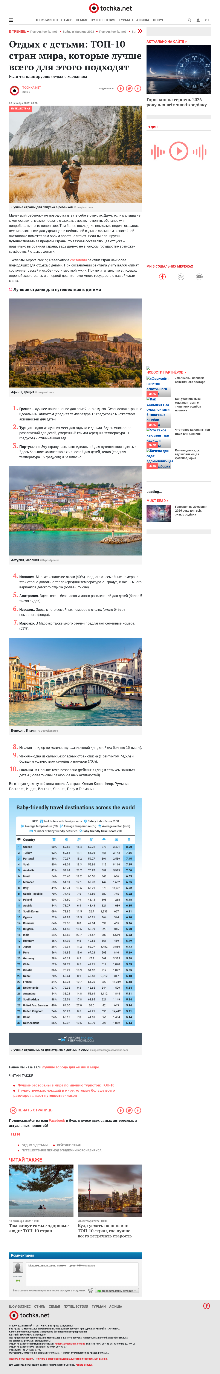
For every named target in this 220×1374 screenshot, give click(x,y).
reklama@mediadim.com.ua (70, 1343)
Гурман (126, 20)
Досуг (158, 20)
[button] (198, 20)
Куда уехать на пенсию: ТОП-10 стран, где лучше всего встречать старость (105, 1231)
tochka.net (31, 87)
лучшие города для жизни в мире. (71, 1067)
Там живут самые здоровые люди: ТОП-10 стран (39, 1228)
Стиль (66, 20)
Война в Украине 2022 (78, 31)
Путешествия (103, 20)
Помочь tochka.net (44, 31)
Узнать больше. (84, 1364)
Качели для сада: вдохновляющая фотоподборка (187, 454)
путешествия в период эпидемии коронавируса (61, 1150)
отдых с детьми (35, 1145)
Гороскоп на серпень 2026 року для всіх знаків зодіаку (177, 102)
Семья (81, 20)
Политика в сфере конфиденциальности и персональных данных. (71, 1358)
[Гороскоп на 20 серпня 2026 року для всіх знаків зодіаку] (159, 513)
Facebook (57, 1120)
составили (78, 260)
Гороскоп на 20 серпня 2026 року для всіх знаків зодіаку (191, 510)
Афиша (142, 20)
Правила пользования (21, 1358)
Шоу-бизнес (47, 20)
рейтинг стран (69, 1145)
